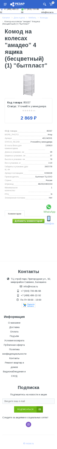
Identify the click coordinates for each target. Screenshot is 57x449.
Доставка (14, 327)
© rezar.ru (28, 443)
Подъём (14, 336)
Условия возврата (14, 340)
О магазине (14, 322)
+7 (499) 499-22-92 (31, 295)
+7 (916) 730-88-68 (31, 291)
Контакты (14, 358)
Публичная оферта (14, 345)
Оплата (14, 331)
